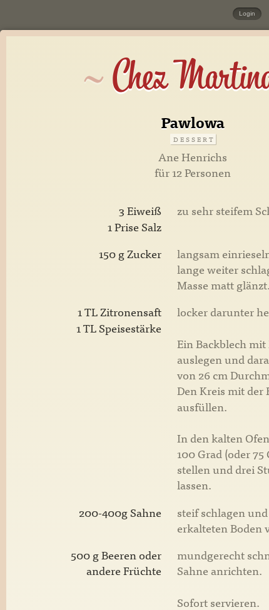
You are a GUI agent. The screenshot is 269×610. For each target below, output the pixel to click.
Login (247, 13)
